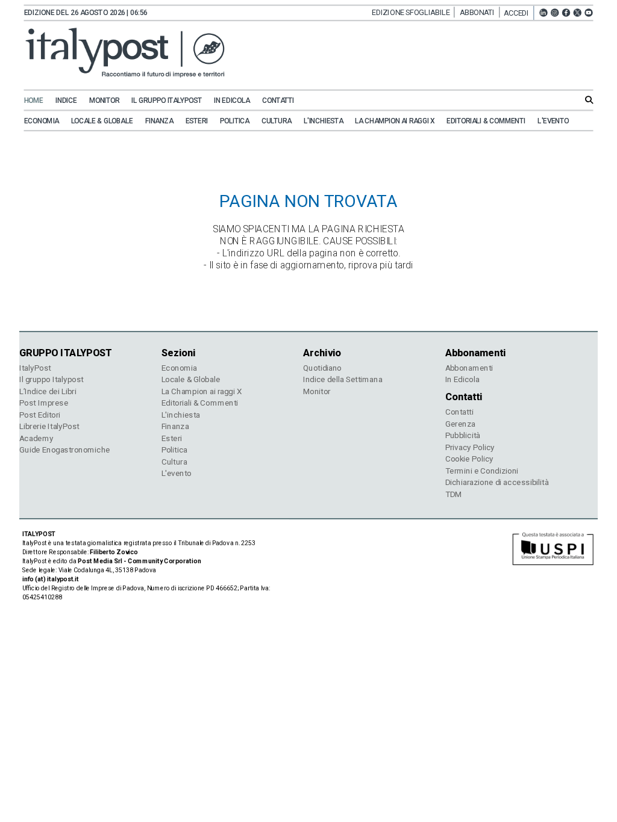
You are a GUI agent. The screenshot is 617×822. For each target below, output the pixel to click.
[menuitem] (39, 100)
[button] (519, 12)
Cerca (589, 99)
